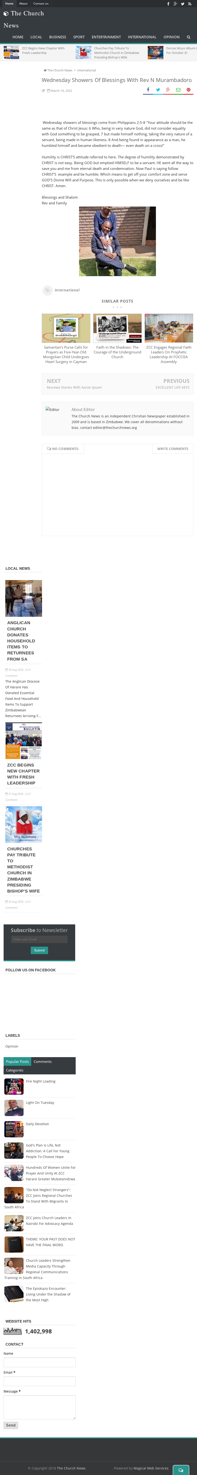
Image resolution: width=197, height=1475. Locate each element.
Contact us (41, 3)
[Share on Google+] (168, 90)
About (23, 3)
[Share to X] (158, 90)
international (67, 290)
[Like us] (168, 3)
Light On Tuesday (40, 1102)
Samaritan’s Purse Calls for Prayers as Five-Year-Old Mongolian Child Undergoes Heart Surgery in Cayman (66, 354)
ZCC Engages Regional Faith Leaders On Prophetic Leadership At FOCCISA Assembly (168, 354)
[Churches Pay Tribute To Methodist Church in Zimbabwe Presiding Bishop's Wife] (23, 841)
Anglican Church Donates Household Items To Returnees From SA (21, 640)
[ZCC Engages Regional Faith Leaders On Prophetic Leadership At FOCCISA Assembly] (169, 341)
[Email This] (178, 90)
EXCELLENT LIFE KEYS (173, 387)
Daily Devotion (37, 1124)
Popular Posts (17, 1061)
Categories (14, 1070)
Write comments (172, 448)
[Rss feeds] (189, 3)
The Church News (71, 1468)
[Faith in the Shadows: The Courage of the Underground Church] (117, 341)
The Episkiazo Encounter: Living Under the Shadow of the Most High (48, 1294)
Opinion (11, 1046)
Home (9, 3)
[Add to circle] (175, 3)
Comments (43, 1061)
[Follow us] (182, 3)
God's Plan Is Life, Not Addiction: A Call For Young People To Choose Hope (47, 1151)
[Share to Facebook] (148, 90)
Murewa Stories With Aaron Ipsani (74, 387)
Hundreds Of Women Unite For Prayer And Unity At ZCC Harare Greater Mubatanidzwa (51, 1173)
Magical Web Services (151, 1468)
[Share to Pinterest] (188, 90)
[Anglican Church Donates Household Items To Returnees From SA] (23, 615)
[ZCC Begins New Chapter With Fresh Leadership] (23, 757)
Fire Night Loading (40, 1081)
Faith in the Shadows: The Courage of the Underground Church (117, 352)
